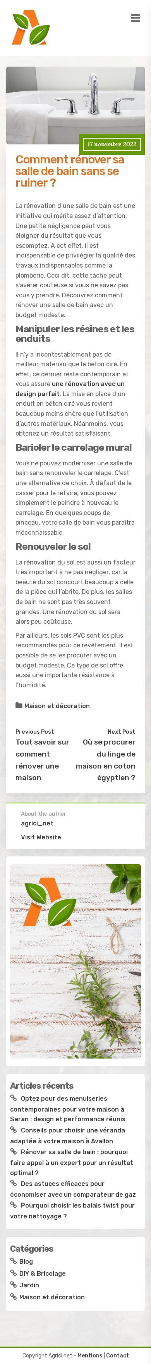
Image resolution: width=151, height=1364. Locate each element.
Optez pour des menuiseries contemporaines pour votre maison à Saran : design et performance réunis (67, 1109)
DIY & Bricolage (42, 1273)
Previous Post (34, 731)
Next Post (122, 731)
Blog (26, 1261)
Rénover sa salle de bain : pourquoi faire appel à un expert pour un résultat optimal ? (71, 1162)
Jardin (29, 1285)
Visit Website (41, 837)
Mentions (90, 1355)
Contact (117, 1355)
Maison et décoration (57, 706)
